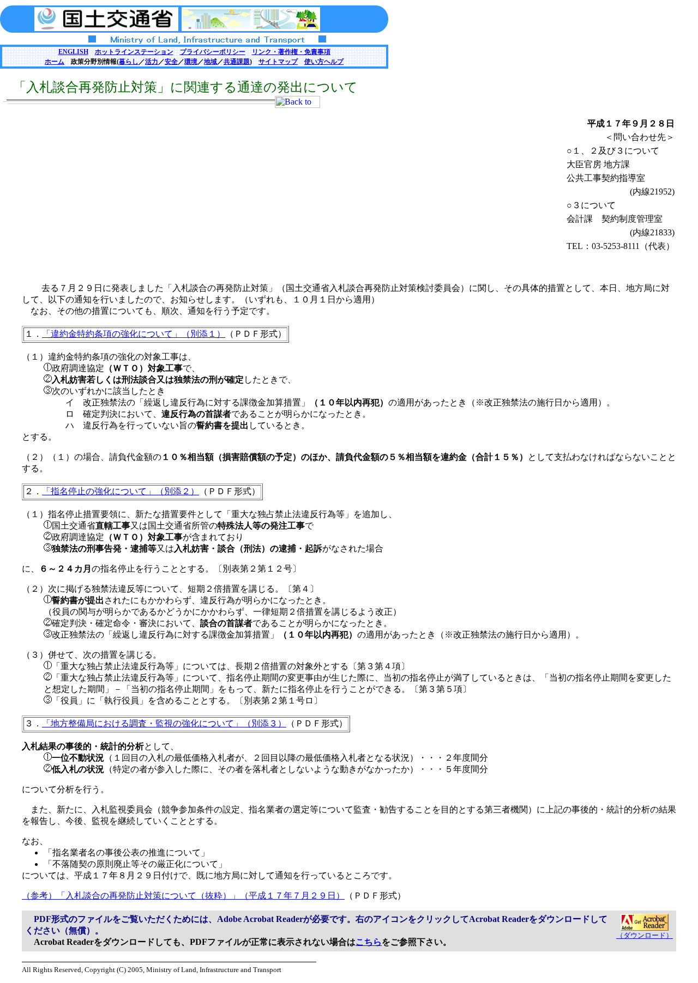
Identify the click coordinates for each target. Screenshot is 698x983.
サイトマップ (278, 61)
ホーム (54, 61)
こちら (369, 941)
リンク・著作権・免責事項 (291, 52)
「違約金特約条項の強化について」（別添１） (133, 333)
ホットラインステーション (134, 52)
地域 (210, 61)
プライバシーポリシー (212, 52)
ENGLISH (73, 52)
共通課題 (237, 61)
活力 (151, 61)
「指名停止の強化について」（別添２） (120, 491)
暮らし (129, 61)
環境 (190, 61)
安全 (171, 61)
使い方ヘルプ (324, 61)
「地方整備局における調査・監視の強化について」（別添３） (164, 723)
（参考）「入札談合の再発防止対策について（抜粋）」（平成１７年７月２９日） (183, 895)
